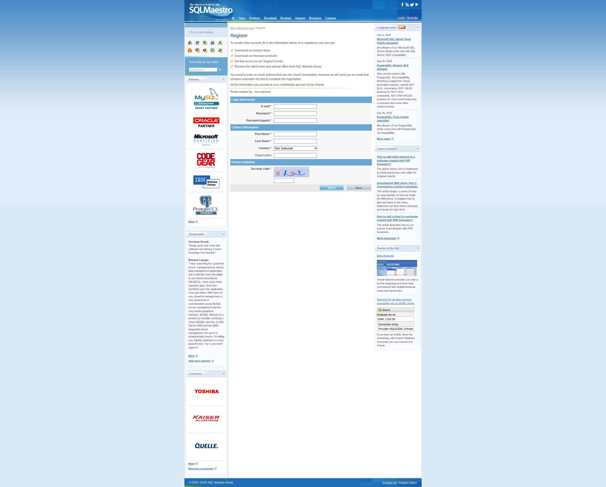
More (191, 221)
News (242, 18)
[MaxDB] (220, 52)
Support (300, 18)
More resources (386, 238)
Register (412, 17)
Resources (315, 18)
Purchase (285, 18)
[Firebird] (190, 52)
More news (383, 138)
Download (270, 18)
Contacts (330, 18)
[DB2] (212, 52)
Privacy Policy (408, 482)
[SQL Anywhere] (205, 52)
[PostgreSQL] (212, 44)
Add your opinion (199, 360)
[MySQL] (197, 44)
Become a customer (200, 468)
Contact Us (390, 482)
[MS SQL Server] (205, 44)
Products (254, 18)
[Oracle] (197, 52)
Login (401, 17)
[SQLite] (220, 44)
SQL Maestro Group (242, 28)
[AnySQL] (190, 44)
